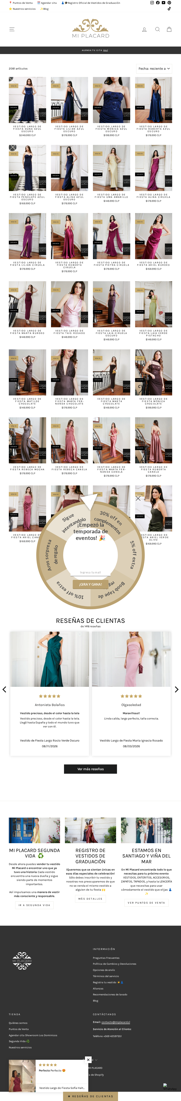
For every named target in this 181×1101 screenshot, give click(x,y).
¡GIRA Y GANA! (90, 584)
